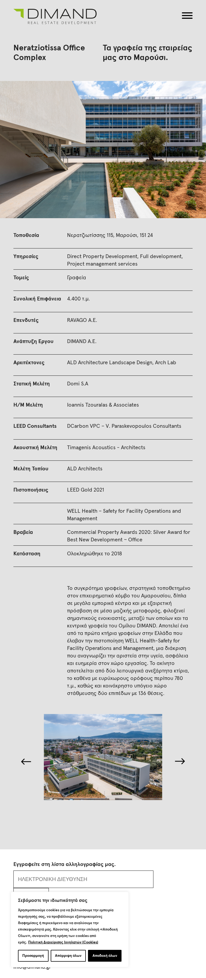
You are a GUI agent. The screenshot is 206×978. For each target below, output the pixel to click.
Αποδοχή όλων (105, 956)
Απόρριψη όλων (68, 956)
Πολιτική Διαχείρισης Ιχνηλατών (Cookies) (63, 942)
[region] (70, 929)
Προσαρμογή (33, 956)
